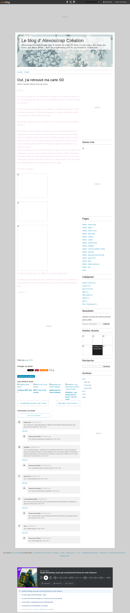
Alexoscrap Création (16, 553)
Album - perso (87, 261)
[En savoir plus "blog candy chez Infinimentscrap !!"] (108, 340)
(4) (87, 295)
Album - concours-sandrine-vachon (93, 249)
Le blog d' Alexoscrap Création (52, 40)
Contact (26, 72)
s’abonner (47, 583)
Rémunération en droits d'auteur (90, 553)
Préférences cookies (64, 556)
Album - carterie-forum (89, 243)
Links (84, 270)
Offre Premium (103, 553)
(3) (85, 298)
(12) (85, 292)
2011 (84, 391)
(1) (84, 301)
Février (86, 385)
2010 (84, 394)
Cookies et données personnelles (117, 553)
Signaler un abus (70, 553)
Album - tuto (86, 267)
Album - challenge (88, 246)
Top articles (55, 553)
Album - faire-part (88, 252)
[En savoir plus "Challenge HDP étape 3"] (108, 350)
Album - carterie (87, 240)
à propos (70, 583)
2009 (84, 397)
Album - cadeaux (87, 237)
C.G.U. (78, 553)
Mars (86, 382)
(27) (86, 286)
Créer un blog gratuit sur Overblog (42, 553)
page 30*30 (29, 360)
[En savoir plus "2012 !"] (87, 350)
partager (58, 583)
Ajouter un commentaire (34, 415)
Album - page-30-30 (88, 258)
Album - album (87, 227)
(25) (87, 289)
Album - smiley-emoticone (90, 264)
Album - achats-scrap (89, 224)
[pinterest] (74, 2)
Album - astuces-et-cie (89, 230)
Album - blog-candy (88, 233)
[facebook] (67, 2)
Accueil (19, 72)
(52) (88, 283)
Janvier (86, 388)
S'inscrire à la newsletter (26, 376)
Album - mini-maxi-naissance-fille (93, 255)
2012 (84, 379)
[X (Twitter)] (70, 2)
